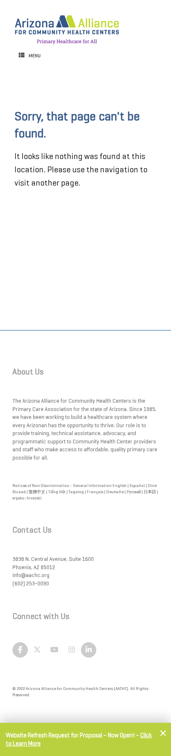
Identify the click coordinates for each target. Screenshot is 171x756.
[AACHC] (67, 25)
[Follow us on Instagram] (71, 650)
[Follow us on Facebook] (20, 650)
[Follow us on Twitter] (37, 650)
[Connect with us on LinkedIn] (88, 650)
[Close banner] (163, 733)
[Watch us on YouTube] (54, 650)
